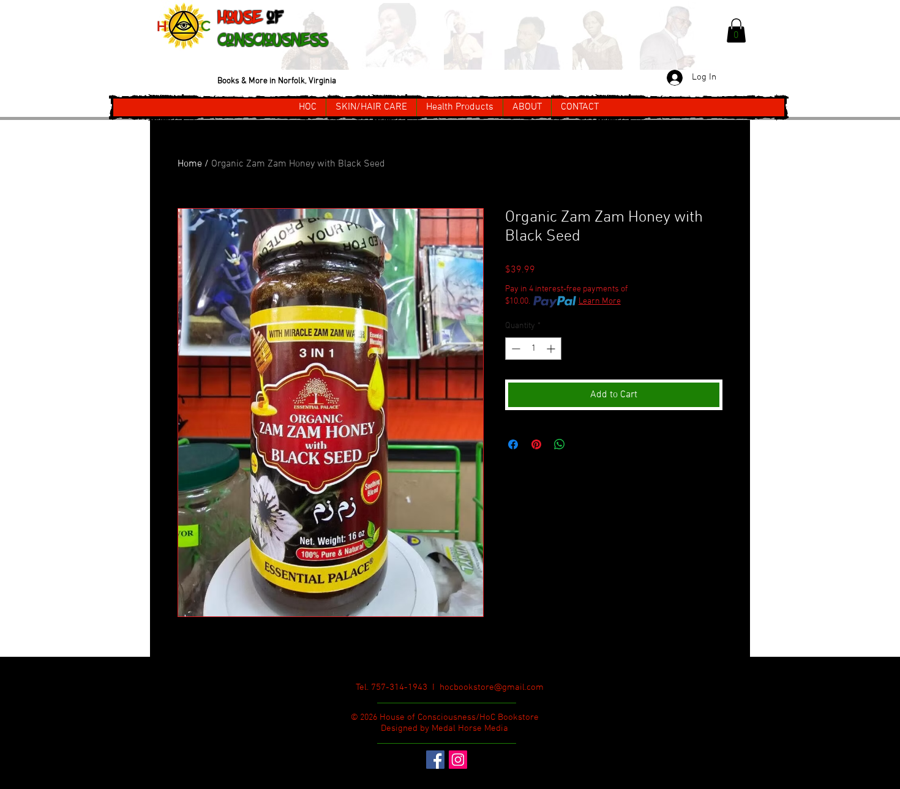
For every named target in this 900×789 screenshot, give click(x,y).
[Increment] (552, 348)
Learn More (600, 301)
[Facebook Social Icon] (435, 759)
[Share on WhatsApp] (559, 444)
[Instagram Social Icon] (458, 759)
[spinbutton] (533, 348)
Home (190, 164)
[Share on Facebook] (513, 444)
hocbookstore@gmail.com (492, 687)
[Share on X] (583, 444)
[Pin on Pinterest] (536, 444)
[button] (736, 30)
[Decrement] (514, 348)
